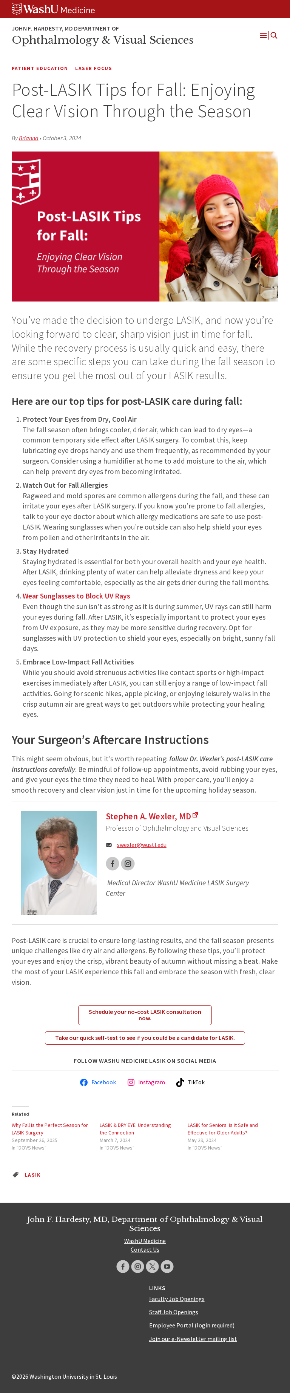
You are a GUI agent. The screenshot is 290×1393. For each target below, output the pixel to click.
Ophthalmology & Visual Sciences (102, 40)
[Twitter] (152, 1266)
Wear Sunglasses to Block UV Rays (76, 595)
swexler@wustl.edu (142, 844)
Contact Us (145, 1249)
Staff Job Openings (173, 1312)
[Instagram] (137, 1266)
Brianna (29, 138)
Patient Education (40, 68)
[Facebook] (123, 1266)
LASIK (33, 1175)
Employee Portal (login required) (191, 1325)
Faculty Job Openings (177, 1299)
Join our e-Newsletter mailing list (193, 1338)
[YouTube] (167, 1266)
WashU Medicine (145, 1241)
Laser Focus (93, 68)
